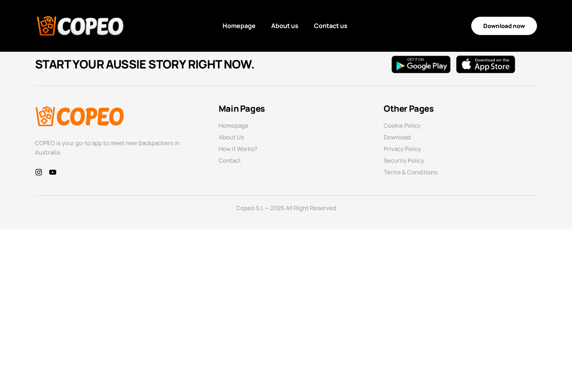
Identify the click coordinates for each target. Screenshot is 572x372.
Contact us (330, 25)
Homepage (239, 25)
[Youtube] (52, 172)
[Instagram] (38, 172)
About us (284, 25)
